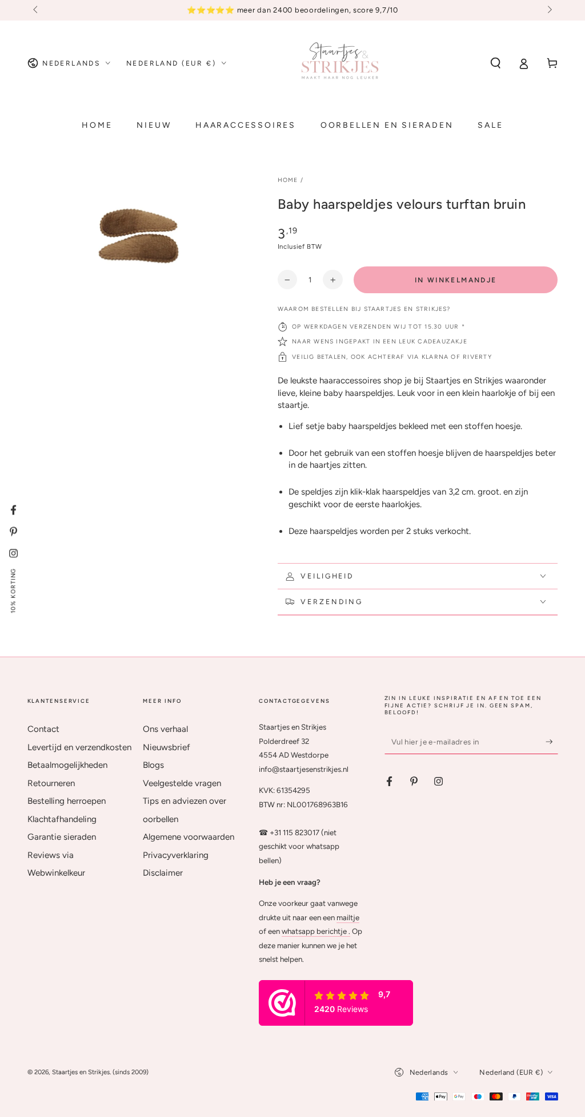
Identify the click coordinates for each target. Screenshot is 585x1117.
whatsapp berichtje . (316, 931)
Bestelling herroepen (66, 801)
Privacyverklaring (176, 855)
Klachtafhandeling (62, 819)
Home (288, 180)
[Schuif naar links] (36, 10)
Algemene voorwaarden (188, 837)
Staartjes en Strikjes (81, 1072)
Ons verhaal (165, 729)
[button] (496, 63)
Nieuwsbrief (166, 747)
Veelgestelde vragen (182, 783)
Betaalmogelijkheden (67, 765)
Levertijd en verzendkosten (79, 747)
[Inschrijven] (552, 742)
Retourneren (51, 783)
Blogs (153, 765)
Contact (43, 729)
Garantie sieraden (61, 837)
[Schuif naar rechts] (548, 10)
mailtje (347, 917)
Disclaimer (163, 873)
